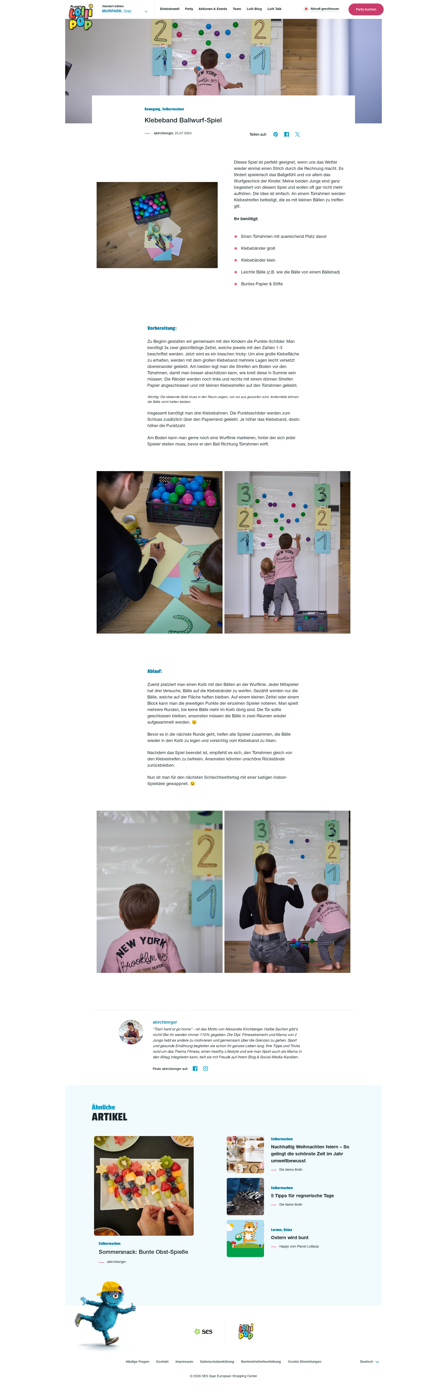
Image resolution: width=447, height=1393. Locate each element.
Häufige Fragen (137, 1362)
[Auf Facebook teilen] (286, 135)
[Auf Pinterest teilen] (275, 135)
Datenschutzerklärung (217, 1362)
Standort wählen (113, 6)
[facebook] (195, 1069)
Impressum (184, 1362)
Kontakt (162, 1362)
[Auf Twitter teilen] (297, 135)
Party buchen (366, 9)
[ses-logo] (203, 1332)
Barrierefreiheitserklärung (261, 1362)
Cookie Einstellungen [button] (304, 1362)
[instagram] (205, 1069)
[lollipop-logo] (246, 1332)
